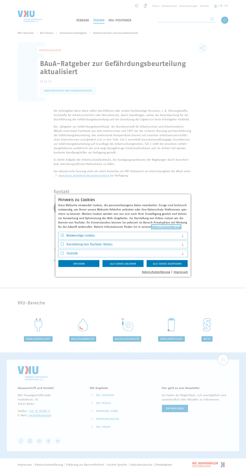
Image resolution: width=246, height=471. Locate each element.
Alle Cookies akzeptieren (167, 263)
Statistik (72, 253)
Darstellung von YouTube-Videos (89, 244)
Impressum (181, 271)
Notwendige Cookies (80, 235)
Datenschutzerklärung (166, 226)
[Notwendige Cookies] (62, 236)
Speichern (79, 263)
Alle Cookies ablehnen (123, 263)
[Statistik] (62, 254)
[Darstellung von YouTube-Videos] (62, 245)
